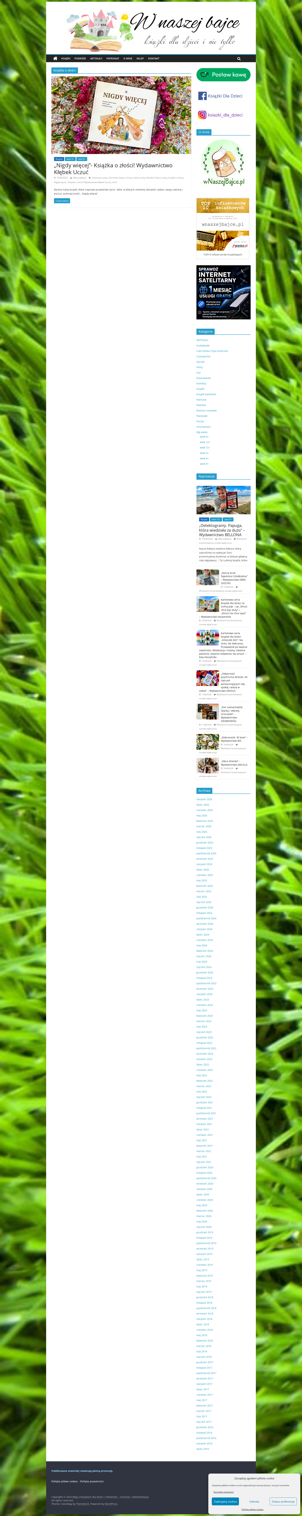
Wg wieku (202, 432)
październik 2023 (206, 983)
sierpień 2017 (204, 1384)
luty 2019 (201, 1286)
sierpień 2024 (204, 929)
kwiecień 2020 (204, 1210)
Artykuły (96, 58)
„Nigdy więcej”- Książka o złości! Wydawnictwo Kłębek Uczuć (113, 168)
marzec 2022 (203, 1086)
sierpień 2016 (204, 1443)
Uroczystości (203, 426)
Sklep (140, 58)
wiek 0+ (204, 436)
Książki (65, 58)
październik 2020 (206, 1178)
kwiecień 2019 (204, 1275)
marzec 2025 (203, 891)
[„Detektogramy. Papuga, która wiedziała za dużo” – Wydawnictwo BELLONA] (223, 487)
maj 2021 (201, 1140)
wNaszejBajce (79, 177)
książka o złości (175, 177)
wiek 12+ (205, 442)
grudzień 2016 (204, 1427)
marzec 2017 (203, 1411)
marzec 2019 (203, 1281)
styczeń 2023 (203, 1032)
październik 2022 (206, 1048)
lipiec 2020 (202, 1194)
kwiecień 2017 (204, 1405)
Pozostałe (201, 416)
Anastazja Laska (99, 177)
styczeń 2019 (203, 1292)
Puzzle (200, 421)
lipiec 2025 (202, 869)
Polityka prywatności (92, 1481)
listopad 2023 (204, 978)
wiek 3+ (70, 159)
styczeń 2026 (203, 837)
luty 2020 (201, 1221)
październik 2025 (206, 853)
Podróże (80, 58)
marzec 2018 (203, 1346)
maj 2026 (201, 815)
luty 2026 (201, 831)
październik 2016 (206, 1438)
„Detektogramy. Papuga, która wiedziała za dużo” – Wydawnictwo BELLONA (222, 530)
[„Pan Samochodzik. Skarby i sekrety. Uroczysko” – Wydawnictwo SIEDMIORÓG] (207, 705)
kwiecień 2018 (204, 1340)
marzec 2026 (203, 826)
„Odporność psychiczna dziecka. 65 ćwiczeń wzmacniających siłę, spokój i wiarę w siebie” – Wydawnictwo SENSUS (223, 682)
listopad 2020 (204, 1172)
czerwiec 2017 (204, 1394)
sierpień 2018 (204, 1319)
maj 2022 (201, 1075)
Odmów (254, 1501)
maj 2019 (201, 1270)
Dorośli (200, 361)
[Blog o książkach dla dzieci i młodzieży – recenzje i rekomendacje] (55, 58)
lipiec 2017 (202, 1389)
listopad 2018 (204, 1302)
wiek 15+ (205, 447)
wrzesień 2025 (204, 858)
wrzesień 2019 (204, 1248)
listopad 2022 (204, 1042)
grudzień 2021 (204, 1102)
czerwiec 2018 (204, 1329)
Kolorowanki (203, 378)
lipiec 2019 (202, 1259)
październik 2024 (206, 918)
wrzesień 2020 (204, 1183)
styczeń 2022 (203, 1097)
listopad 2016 (204, 1432)
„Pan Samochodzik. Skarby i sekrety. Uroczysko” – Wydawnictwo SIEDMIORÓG (232, 714)
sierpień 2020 (204, 1189)
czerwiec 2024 (204, 940)
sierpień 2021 (204, 1124)
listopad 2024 (204, 913)
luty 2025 (201, 896)
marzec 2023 (203, 1021)
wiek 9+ (204, 463)
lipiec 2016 (202, 1449)
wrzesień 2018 (204, 1313)
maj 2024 (201, 945)
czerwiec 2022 (204, 1070)
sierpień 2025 (204, 864)
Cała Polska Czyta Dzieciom (212, 351)
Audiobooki (203, 345)
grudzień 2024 (204, 907)
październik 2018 (206, 1308)
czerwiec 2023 (204, 1005)
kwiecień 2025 (204, 885)
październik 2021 (206, 1113)
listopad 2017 (204, 1367)
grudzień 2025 (204, 842)
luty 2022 (201, 1091)
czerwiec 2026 (204, 810)
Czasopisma (203, 356)
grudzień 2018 (204, 1297)
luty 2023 (201, 1026)
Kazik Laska (139, 177)
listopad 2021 (204, 1107)
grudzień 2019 (204, 1232)
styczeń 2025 (203, 902)
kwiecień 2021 (204, 1145)
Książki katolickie (206, 394)
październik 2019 (206, 1243)
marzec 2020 (203, 1216)
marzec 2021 (203, 1151)
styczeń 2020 (203, 1227)
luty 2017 (201, 1416)
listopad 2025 (204, 848)
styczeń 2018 (203, 1356)
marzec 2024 (203, 956)
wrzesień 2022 (204, 1053)
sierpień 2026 (204, 799)
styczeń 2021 (203, 1162)
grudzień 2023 (204, 972)
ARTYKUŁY (202, 340)
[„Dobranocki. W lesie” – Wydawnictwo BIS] (207, 735)
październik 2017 (206, 1373)
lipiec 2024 (202, 934)
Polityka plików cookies (253, 1509)
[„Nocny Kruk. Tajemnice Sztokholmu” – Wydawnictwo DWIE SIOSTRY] (207, 571)
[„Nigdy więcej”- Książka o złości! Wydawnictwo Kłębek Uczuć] (121, 78)
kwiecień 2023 (204, 1015)
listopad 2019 (204, 1237)
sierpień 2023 (204, 994)
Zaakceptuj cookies (225, 1501)
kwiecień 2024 (204, 950)
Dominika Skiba (116, 177)
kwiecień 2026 (204, 821)
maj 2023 (201, 1010)
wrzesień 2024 (204, 923)
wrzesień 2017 (204, 1378)
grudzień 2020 (204, 1167)
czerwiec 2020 (204, 1199)
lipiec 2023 (202, 999)
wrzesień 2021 (204, 1118)
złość (114, 182)
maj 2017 (201, 1400)
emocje (128, 177)
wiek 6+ (81, 159)
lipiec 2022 (202, 1064)
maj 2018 (201, 1335)
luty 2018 (201, 1351)
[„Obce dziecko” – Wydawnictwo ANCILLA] (207, 759)
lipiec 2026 (202, 804)
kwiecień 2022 (204, 1080)
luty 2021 (201, 1156)
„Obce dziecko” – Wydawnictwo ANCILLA (234, 762)
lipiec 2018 (202, 1324)
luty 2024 (201, 961)
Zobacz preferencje (283, 1501)
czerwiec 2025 (204, 875)
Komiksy (201, 383)
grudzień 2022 (204, 1037)
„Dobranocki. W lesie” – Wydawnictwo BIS (234, 739)
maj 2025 (201, 880)
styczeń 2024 (203, 967)
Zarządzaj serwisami (224, 1492)
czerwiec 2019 (204, 1264)
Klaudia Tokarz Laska (156, 177)
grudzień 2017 (204, 1362)
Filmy (199, 367)
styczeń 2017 (203, 1421)
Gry (198, 372)
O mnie (127, 58)
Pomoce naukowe (206, 410)
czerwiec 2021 (204, 1135)
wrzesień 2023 (204, 988)
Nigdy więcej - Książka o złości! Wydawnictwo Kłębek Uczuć (82, 182)
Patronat (112, 58)
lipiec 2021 (202, 1129)
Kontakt (153, 58)
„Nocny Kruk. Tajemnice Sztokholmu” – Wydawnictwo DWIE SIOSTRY (234, 578)
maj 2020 (201, 1205)
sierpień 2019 (204, 1254)
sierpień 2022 (204, 1059)
